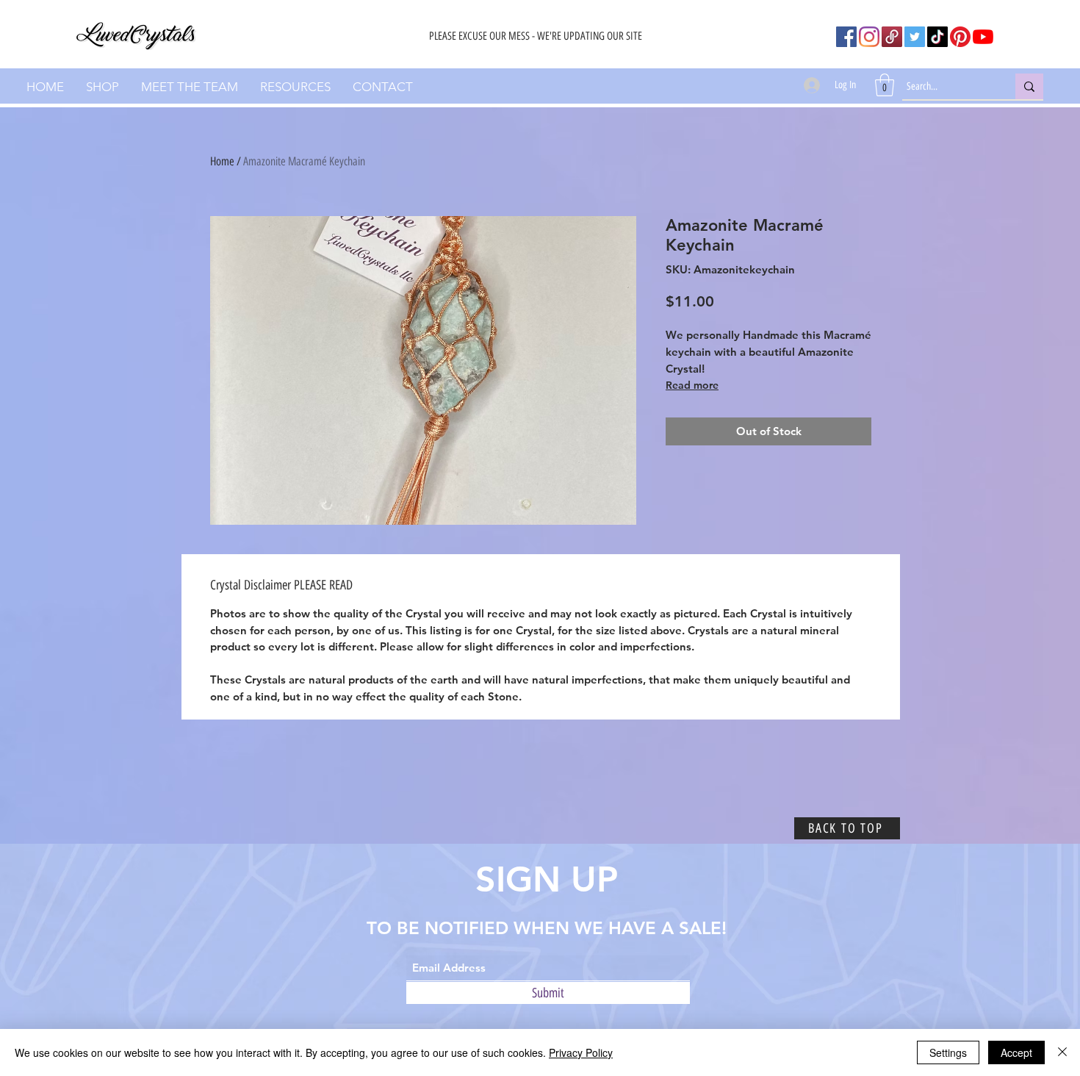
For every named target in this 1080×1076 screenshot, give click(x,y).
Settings (948, 1052)
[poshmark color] (892, 36)
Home (222, 161)
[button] (884, 84)
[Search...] (1029, 86)
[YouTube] (983, 36)
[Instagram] (869, 36)
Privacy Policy (581, 1052)
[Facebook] (846, 36)
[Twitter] (914, 36)
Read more (692, 385)
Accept (1016, 1052)
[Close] (1062, 1052)
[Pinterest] (960, 36)
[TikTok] (937, 36)
